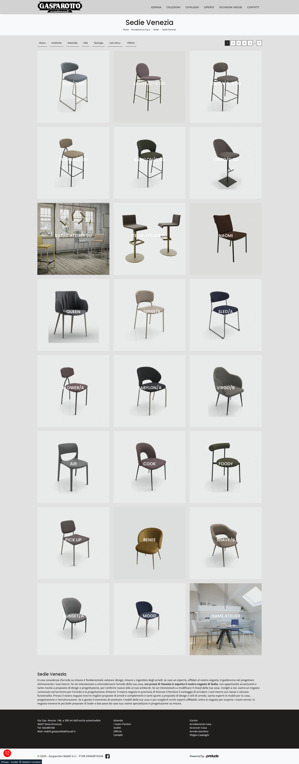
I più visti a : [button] (115, 42)
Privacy (5, 761)
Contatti (253, 7)
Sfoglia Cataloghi (199, 735)
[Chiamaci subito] (7, 753)
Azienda (156, 7)
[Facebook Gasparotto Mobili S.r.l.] (107, 756)
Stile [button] (85, 42)
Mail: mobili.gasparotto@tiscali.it (56, 731)
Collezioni (173, 7)
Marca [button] (42, 42)
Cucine (194, 720)
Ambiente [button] (57, 42)
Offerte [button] (131, 42)
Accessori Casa (198, 727)
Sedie (156, 29)
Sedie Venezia (169, 29)
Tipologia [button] (98, 42)
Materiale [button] (72, 42)
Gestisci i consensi (31, 761)
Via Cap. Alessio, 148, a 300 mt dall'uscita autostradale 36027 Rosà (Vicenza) (69, 722)
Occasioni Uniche (230, 7)
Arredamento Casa (140, 29)
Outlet (117, 727)
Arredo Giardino (199, 731)
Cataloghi (192, 7)
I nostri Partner (122, 724)
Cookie (14, 761)
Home (126, 29)
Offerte (209, 7)
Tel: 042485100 (46, 727)
